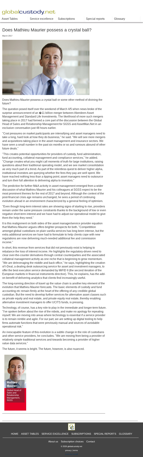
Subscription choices (72, 441)
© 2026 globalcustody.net (71, 446)
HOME (14, 433)
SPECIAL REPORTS (105, 433)
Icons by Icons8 (71, 454)
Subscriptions (66, 18)
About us (53, 441)
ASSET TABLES (30, 433)
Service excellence (41, 18)
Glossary (119, 18)
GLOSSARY (125, 433)
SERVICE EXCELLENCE (55, 433)
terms (75, 450)
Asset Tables (10, 18)
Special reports (95, 18)
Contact (90, 441)
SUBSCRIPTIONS (81, 433)
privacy (68, 450)
